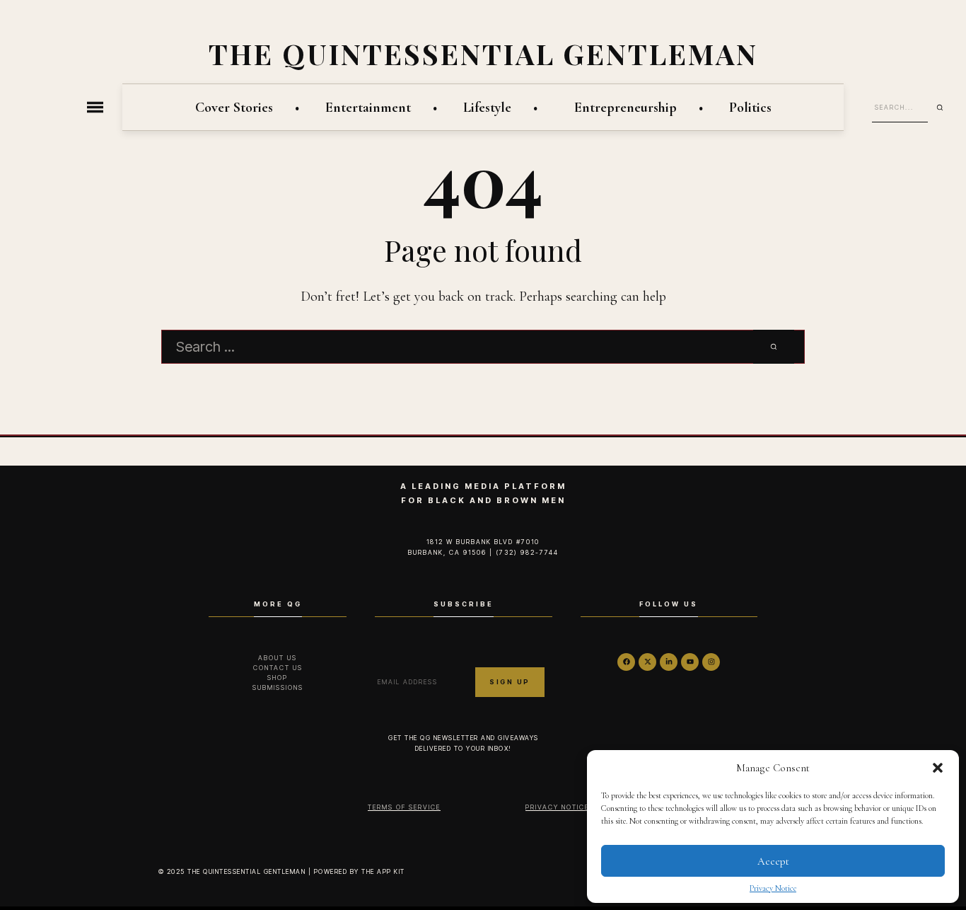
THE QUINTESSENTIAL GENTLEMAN (483, 53)
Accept (773, 861)
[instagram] (711, 662)
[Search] (944, 107)
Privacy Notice (773, 888)
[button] (938, 768)
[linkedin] (668, 662)
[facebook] (626, 662)
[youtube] (690, 662)
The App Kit (383, 871)
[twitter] (647, 662)
